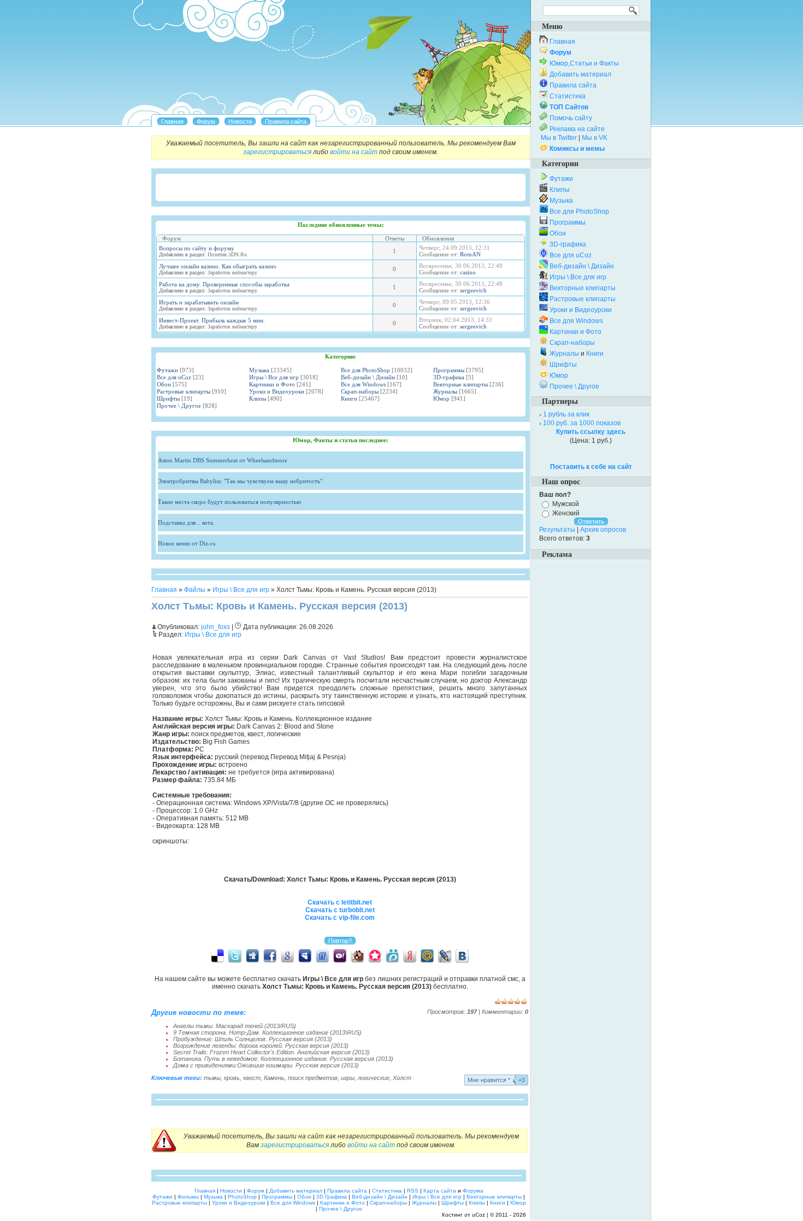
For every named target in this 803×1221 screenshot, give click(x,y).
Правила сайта (573, 85)
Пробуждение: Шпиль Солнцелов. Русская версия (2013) (252, 1039)
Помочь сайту (571, 118)
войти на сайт (353, 152)
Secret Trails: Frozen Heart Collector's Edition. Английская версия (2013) (271, 1052)
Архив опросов (603, 529)
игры (348, 1078)
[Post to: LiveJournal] (444, 955)
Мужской (565, 504)
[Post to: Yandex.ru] (409, 955)
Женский (566, 513)
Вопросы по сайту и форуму (196, 248)
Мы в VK (594, 138)
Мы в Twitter (559, 138)
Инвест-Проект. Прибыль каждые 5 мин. (212, 320)
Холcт (402, 1078)
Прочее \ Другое (179, 405)
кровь (232, 1078)
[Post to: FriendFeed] (322, 955)
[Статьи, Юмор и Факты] (240, 121)
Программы (448, 370)
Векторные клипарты (460, 384)
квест (252, 1078)
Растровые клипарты (183, 391)
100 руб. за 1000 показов (582, 423)
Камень (274, 1078)
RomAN (470, 254)
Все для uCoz (174, 377)
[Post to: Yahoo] (340, 955)
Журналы (445, 391)
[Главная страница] (172, 121)
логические (373, 1078)
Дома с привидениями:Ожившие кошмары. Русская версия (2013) (266, 1065)
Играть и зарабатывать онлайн (199, 302)
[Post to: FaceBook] (270, 955)
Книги (349, 398)
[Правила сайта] (285, 121)
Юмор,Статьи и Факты (584, 63)
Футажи (167, 370)
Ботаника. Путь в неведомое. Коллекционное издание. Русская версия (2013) (283, 1058)
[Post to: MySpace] (305, 955)
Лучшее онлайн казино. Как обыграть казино (217, 266)
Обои (164, 384)
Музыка (259, 370)
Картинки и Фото (272, 384)
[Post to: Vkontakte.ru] (462, 955)
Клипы (257, 398)
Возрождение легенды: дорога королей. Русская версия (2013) (261, 1045)
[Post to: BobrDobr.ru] (357, 955)
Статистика (568, 96)
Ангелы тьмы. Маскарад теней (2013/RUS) (234, 1026)
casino (468, 272)
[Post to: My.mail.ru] (427, 955)
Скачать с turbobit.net (340, 910)
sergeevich (473, 290)
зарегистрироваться (277, 152)
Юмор (441, 398)
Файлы (194, 590)
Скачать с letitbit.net (340, 902)
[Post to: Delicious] (217, 955)
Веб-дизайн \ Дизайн (368, 377)
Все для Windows (363, 384)
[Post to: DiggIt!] (252, 955)
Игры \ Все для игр (274, 377)
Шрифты (168, 398)
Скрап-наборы (360, 391)
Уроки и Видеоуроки (276, 391)
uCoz (478, 1215)
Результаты (557, 529)
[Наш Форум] (206, 121)
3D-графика (448, 377)
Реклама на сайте (577, 129)
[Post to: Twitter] (235, 955)
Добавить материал (580, 74)
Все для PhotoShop (365, 370)
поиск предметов (313, 1078)
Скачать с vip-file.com (340, 917)
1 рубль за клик (566, 414)
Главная (164, 590)
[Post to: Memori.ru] (374, 955)
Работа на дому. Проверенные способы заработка (224, 284)
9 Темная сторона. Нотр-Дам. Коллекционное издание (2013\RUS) (267, 1032)
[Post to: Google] (287, 955)
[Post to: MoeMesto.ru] (392, 955)
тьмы (212, 1078)
